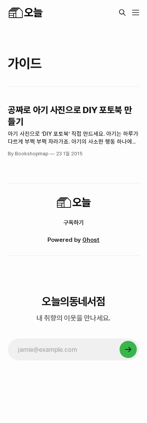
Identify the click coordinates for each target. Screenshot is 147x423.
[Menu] (135, 12)
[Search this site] (122, 12)
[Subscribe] (128, 349)
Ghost (91, 239)
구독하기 (74, 222)
